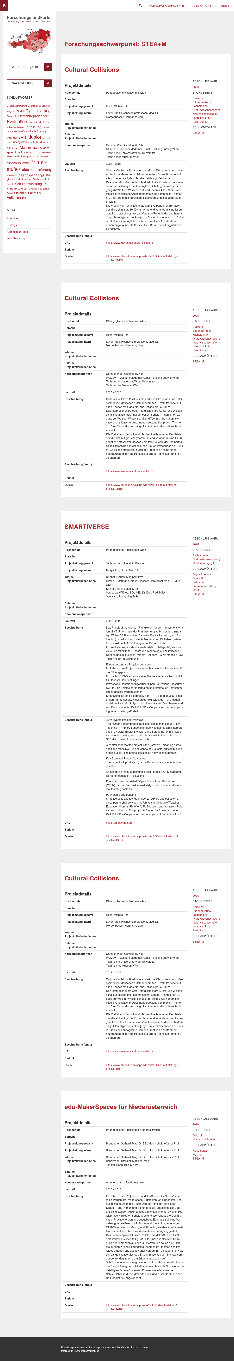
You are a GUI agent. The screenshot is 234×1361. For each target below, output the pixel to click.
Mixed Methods (45, 152)
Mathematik (31, 147)
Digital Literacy (202, 574)
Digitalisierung (38, 110)
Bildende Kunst (202, 102)
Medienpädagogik (204, 563)
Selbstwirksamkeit (31, 188)
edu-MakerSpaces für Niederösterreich (121, 1106)
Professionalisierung (34, 169)
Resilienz (28, 179)
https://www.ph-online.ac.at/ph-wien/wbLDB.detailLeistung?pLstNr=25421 (142, 838)
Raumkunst (200, 122)
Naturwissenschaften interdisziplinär (205, 116)
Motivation (11, 156)
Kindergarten (19, 142)
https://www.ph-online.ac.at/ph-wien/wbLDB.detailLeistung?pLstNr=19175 (142, 1067)
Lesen (16, 148)
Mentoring (27, 152)
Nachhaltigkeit (24, 156)
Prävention (11, 175)
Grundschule (15, 137)
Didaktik (198, 1135)
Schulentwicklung (28, 183)
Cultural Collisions (92, 69)
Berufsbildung (34, 105)
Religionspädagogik (31, 174)
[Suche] (142, 5)
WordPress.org (16, 238)
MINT (196, 590)
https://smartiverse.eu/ (119, 823)
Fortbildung (32, 126)
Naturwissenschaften (18, 162)
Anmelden (13, 218)
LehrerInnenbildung (205, 586)
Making (197, 1154)
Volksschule (16, 197)
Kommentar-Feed (17, 232)
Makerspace (200, 1151)
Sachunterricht (41, 179)
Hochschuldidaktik (204, 1139)
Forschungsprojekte (167, 6)
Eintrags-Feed (15, 225)
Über (225, 6)
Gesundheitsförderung (34, 131)
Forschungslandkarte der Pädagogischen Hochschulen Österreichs (97, 1347)
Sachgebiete (23, 83)
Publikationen (203, 6)
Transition (36, 193)
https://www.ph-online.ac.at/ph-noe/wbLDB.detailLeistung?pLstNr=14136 (141, 1307)
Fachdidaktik (36, 122)
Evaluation (17, 121)
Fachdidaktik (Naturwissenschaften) (206, 108)
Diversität (198, 578)
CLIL (14, 111)
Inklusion (198, 582)
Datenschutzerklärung (87, 1350)
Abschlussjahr (25, 67)
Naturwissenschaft (40, 156)
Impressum (67, 1350)
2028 (196, 544)
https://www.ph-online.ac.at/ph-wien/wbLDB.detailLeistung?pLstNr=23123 (142, 487)
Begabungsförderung (17, 105)
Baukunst (198, 98)
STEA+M (198, 133)
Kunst (30, 142)
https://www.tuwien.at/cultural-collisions (129, 243)
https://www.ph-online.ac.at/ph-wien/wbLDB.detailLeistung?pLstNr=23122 (142, 258)
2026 (196, 87)
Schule (10, 184)
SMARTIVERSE (87, 526)
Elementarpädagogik (33, 115)
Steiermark (21, 192)
